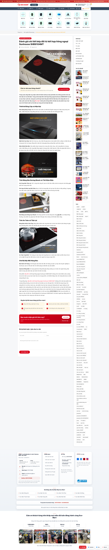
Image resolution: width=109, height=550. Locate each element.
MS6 (84, 374)
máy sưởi (85, 362)
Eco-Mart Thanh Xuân (25, 496)
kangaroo (79, 303)
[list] (54, 536)
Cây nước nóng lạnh (81, 266)
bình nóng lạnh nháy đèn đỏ (82, 247)
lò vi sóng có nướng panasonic (81, 316)
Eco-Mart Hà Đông (80, 493)
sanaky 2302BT (80, 430)
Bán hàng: (67, 456)
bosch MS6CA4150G (81, 261)
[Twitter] (81, 459)
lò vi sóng (79, 311)
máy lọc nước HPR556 (81, 355)
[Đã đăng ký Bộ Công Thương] (82, 481)
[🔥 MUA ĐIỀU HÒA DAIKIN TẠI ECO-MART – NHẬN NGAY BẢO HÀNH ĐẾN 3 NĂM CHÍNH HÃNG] (79, 173)
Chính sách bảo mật (49, 456)
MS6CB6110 (79, 379)
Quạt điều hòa (79, 425)
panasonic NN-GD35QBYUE (82, 418)
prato (78, 420)
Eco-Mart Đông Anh (24, 493)
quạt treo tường (80, 427)
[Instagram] (87, 459)
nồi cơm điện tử (80, 406)
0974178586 (81, 5)
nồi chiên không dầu (81, 391)
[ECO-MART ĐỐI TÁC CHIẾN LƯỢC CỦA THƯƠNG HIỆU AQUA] (79, 168)
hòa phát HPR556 (80, 296)
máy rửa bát (79, 362)
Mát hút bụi (79, 331)
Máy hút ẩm (79, 341)
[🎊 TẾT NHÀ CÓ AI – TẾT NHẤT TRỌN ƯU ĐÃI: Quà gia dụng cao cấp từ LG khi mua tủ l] (79, 198)
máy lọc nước (79, 350)
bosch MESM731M (80, 259)
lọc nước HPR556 (80, 326)
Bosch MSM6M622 (80, 264)
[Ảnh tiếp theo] (88, 536)
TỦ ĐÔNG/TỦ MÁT (79, 61)
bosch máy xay (84, 256)
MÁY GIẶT (78, 51)
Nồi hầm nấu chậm (80, 408)
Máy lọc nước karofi (81, 357)
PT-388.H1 (83, 420)
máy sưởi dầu (79, 365)
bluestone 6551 (80, 252)
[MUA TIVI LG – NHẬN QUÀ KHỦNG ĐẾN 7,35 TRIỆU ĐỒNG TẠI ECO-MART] (79, 104)
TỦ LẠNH (78, 46)
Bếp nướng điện (80, 216)
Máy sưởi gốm (79, 367)
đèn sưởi (78, 279)
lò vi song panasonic (81, 319)
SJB (84, 434)
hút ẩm (83, 299)
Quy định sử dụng (48, 465)
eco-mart (78, 287)
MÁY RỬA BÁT (79, 63)
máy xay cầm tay (80, 372)
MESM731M (79, 374)
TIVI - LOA (78, 43)
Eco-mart (37, 101)
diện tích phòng (80, 282)
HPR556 (78, 299)
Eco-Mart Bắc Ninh (61, 496)
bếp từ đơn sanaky (80, 230)
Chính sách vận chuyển (50, 459)
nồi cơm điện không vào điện (81, 403)
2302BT (83, 206)
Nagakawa (86, 381)
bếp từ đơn (79, 228)
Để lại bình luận (65, 320)
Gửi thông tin (24, 352)
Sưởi (83, 439)
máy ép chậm (79, 336)
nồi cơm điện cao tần (81, 396)
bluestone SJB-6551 (81, 254)
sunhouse (79, 439)
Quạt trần (86, 425)
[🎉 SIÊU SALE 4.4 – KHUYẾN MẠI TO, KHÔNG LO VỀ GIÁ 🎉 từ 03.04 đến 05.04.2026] (79, 128)
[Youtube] (84, 459)
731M (82, 211)
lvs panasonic (79, 329)
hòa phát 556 (85, 294)
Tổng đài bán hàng (66, 465)
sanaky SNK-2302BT (81, 432)
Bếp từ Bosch (79, 218)
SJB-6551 (79, 437)
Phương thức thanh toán (50, 468)
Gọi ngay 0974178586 (64, 89)
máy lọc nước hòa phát (81, 353)
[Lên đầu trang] (106, 539)
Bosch (78, 256)
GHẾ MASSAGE (79, 58)
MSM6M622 (79, 381)
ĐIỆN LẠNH (40, 8)
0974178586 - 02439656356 (62, 502)
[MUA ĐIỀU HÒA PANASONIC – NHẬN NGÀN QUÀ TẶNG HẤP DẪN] (79, 187)
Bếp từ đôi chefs (80, 223)
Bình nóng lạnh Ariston (81, 240)
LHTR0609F (79, 308)
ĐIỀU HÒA (21, 8)
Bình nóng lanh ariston (81, 237)
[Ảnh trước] (20, 536)
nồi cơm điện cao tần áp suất (82, 399)
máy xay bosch (80, 369)
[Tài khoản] (88, 5)
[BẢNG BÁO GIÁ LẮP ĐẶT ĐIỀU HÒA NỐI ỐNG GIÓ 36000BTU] (79, 84)
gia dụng (86, 291)
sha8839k (79, 434)
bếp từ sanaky (80, 233)
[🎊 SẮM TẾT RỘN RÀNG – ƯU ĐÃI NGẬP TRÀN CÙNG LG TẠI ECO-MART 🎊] (79, 193)
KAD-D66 (84, 301)
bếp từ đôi (79, 221)
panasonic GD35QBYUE (81, 415)
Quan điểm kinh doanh (49, 474)
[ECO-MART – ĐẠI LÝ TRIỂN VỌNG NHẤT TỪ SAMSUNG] (79, 160)
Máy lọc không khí (80, 348)
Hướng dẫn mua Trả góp (50, 471)
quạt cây (82, 422)
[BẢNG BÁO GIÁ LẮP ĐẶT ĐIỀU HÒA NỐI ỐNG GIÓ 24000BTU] (79, 98)
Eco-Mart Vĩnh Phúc (61, 493)
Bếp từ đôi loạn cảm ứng (82, 225)
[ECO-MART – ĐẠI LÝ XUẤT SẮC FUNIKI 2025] (79, 145)
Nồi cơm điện (79, 393)
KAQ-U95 (85, 303)
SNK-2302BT (85, 437)
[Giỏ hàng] (90, 5)
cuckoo (78, 275)
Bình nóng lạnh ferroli (81, 245)
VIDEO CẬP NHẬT (79, 41)
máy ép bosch (80, 333)
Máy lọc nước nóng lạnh (81, 360)
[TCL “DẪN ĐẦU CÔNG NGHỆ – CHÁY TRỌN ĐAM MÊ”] (79, 114)
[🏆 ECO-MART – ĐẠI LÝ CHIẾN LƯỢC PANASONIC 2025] (79, 136)
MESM (87, 372)
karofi (78, 306)
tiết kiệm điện (79, 442)
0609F (78, 206)
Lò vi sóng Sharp (80, 322)
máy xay (86, 367)
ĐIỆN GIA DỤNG (51, 8)
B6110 (86, 211)
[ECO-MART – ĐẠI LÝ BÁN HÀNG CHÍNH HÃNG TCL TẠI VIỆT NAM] (79, 153)
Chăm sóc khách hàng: (67, 463)
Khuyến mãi (87, 8)
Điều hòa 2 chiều (80, 284)
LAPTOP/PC (72, 8)
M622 (85, 329)
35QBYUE (79, 209)
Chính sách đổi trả (49, 462)
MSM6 (85, 379)
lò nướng (85, 308)
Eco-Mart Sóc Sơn (42, 493)
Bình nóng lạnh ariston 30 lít (82, 242)
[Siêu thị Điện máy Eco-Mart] (23, 4)
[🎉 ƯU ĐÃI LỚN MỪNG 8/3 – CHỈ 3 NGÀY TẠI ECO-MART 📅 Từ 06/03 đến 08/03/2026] (79, 180)
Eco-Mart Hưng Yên (42, 496)
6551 (78, 211)
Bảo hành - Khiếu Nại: (66, 460)
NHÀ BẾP (62, 8)
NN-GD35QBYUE (80, 384)
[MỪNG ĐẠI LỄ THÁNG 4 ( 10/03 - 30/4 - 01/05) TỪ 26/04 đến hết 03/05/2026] (79, 120)
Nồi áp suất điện (80, 388)
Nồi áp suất (79, 386)
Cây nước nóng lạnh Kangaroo (81, 269)
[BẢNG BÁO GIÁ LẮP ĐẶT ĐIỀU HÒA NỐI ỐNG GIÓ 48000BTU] (79, 91)
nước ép (78, 411)
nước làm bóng (85, 411)
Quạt (78, 422)
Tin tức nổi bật (79, 68)
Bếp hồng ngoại (80, 214)
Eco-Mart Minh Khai (80, 496)
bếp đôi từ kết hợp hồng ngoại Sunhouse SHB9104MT (41, 281)
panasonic (79, 413)
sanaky (86, 427)
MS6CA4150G (85, 376)
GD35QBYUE (79, 291)
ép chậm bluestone (81, 289)
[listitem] (26, 536)
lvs (86, 326)
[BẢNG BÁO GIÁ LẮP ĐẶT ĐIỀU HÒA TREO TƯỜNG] (79, 109)
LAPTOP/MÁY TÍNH (80, 56)
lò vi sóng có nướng (81, 313)
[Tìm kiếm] (40, 5)
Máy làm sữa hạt (80, 345)
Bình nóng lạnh (80, 235)
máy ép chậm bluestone (82, 338)
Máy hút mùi (79, 343)
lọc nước (78, 324)
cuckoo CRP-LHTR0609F (82, 277)
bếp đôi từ (27, 274)
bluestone (79, 249)
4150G (84, 209)
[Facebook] (78, 459)
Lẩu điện (83, 306)
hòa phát (78, 294)
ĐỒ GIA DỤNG (79, 53)
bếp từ (86, 216)
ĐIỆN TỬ (31, 8)
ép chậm (84, 287)
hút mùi (78, 301)
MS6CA (78, 376)
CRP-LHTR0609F (80, 272)
